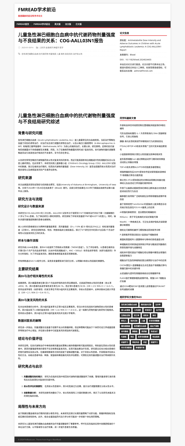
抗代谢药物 (43, 54)
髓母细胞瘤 (125, 326)
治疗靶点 (159, 310)
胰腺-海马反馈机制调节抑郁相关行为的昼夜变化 (141, 141)
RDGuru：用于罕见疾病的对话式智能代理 (139, 216)
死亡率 (136, 315)
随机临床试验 (146, 304)
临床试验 (134, 321)
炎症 (145, 342)
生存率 (158, 304)
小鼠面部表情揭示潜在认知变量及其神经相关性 (141, 154)
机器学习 (124, 342)
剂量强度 (52, 54)
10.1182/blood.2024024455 (138, 59)
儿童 (58, 54)
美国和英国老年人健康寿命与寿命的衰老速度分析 (142, 239)
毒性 (63, 54)
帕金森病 (155, 337)
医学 (61, 47)
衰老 (154, 315)
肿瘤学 (56, 47)
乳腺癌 (123, 337)
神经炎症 (135, 342)
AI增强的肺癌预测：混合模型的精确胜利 (138, 212)
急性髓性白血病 (140, 326)
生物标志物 (125, 315)
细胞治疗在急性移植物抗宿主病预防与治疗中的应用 (143, 260)
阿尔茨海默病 (126, 347)
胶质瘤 (144, 331)
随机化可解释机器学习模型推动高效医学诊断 (140, 229)
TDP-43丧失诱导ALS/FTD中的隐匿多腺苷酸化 (140, 167)
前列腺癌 (124, 331)
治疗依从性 (77, 54)
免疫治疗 (154, 331)
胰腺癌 (134, 331)
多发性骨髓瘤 (154, 321)
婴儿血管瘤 (125, 310)
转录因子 (148, 310)
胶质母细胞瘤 (143, 337)
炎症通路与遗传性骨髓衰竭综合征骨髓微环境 (140, 273)
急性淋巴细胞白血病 (30, 54)
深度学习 (154, 342)
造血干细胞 (154, 326)
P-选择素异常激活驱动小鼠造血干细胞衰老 (139, 234)
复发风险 (69, 54)
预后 (132, 337)
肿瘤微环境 (140, 347)
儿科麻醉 (137, 310)
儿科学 (42, 47)
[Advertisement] (92, 86)
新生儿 (123, 321)
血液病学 (49, 47)
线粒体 (145, 315)
